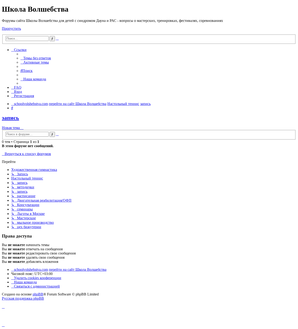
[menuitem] (35, 58)
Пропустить (11, 29)
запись (10, 118)
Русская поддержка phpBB (23, 298)
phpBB (38, 294)
